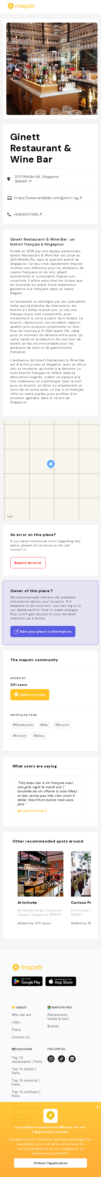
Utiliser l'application (51, 1163)
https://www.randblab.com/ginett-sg (46, 198)
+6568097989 (26, 214)
